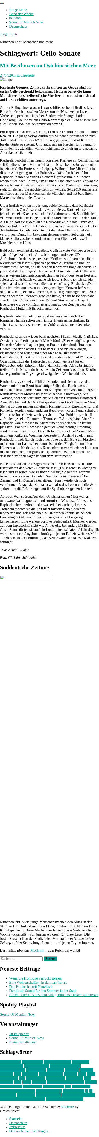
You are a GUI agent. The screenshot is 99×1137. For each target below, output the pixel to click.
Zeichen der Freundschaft (64, 1099)
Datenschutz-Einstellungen (28, 1131)
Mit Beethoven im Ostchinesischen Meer (48, 66)
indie (17, 1074)
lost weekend (35, 1078)
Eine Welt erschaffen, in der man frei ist (38, 982)
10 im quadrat (19, 1034)
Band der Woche (21, 14)
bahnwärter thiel (11, 1066)
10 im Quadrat (10, 1062)
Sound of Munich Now (26, 22)
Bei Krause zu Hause (65, 1066)
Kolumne (70, 1074)
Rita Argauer (81, 1086)
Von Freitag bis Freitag (78, 1095)
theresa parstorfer (48, 1095)
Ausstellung (80, 1062)
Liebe (91, 1074)
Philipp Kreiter (53, 1086)
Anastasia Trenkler (57, 1062)
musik (26, 1082)
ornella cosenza (11, 1086)
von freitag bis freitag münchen (22, 1099)
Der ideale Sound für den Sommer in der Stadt (42, 991)
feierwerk (72, 1070)
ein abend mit (36, 1070)
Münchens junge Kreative (65, 1082)
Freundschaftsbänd (23, 1042)
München (39, 1082)
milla (17, 1082)
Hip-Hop (6, 1074)
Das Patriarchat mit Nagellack (30, 986)
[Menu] (2, 3)
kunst (82, 1074)
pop (68, 1086)
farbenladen (55, 1070)
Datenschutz (18, 26)
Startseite (15, 1119)
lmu (22, 1078)
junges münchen (51, 1074)
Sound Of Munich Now (17, 1014)
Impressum (17, 1127)
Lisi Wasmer (9, 1078)
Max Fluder (74, 1078)
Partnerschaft (32, 1086)
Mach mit (37, 950)
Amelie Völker (32, 1062)
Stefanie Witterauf (49, 1091)
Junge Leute (18, 10)
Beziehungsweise (12, 1070)
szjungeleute (26, 75)
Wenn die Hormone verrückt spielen (35, 978)
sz (86, 1091)
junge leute (30, 1074)
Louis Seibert (55, 1078)
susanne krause (73, 1091)
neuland (15, 18)
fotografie (86, 1070)
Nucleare (67, 1107)
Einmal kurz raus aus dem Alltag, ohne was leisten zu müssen (53, 995)
